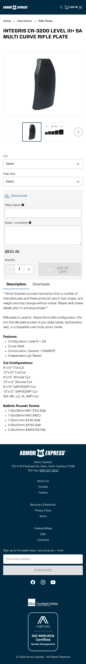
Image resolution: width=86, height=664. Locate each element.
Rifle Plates (45, 21)
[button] (73, 7)
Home (7, 21)
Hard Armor (24, 21)
